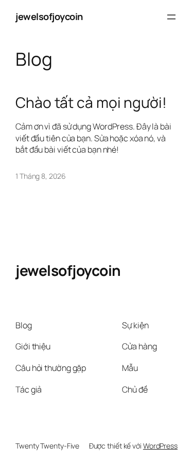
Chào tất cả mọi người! (91, 103)
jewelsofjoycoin (49, 16)
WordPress (160, 446)
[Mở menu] (171, 17)
